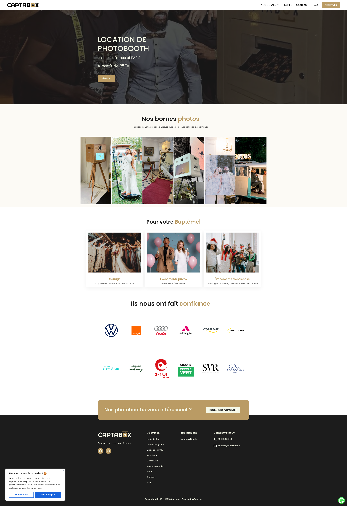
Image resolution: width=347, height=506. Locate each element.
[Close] (63, 470)
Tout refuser (21, 494)
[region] (35, 485)
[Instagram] (108, 451)
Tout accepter (48, 494)
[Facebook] (100, 451)
